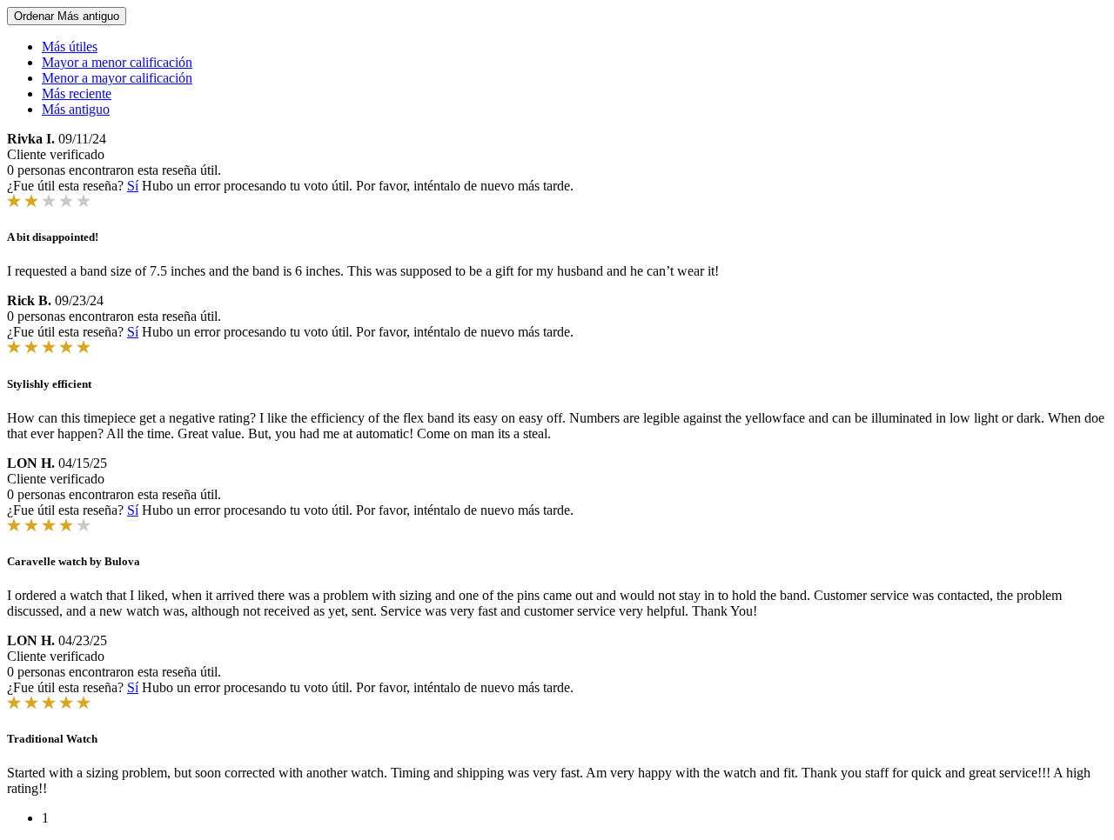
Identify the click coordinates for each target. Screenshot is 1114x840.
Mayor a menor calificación (117, 62)
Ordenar (66, 16)
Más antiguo (76, 109)
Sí (132, 185)
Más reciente (76, 93)
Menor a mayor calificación (117, 77)
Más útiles (69, 46)
